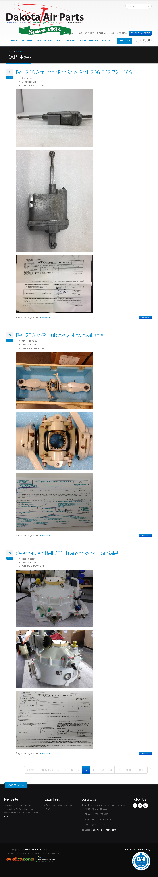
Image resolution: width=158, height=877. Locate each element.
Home (14, 40)
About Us (123, 40)
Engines (71, 40)
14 (118, 770)
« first (31, 770)
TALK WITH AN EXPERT (140, 33)
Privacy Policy (144, 849)
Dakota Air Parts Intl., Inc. (36, 849)
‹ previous (46, 770)
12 (102, 770)
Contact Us (108, 40)
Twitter (143, 40)
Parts (60, 40)
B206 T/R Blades (44, 40)
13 (110, 770)
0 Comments (44, 317)
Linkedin (149, 40)
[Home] (45, 18)
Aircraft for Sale (89, 40)
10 (85, 770)
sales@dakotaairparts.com (103, 830)
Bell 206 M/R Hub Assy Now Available (59, 335)
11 (94, 770)
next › (129, 770)
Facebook (138, 40)
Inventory (26, 40)
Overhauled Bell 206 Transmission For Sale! (67, 553)
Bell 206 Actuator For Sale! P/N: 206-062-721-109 (74, 72)
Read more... (145, 317)
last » (141, 770)
